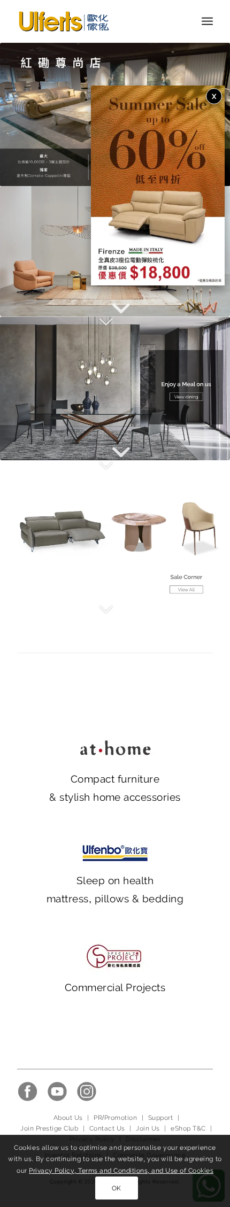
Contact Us (107, 1128)
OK (116, 1188)
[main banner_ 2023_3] (115, 532)
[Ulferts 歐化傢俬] (95, 21)
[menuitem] (207, 21)
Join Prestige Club (49, 1128)
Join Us (147, 1128)
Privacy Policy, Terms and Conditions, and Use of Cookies (121, 1170)
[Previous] (24, 114)
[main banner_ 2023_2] (115, 388)
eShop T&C (188, 1128)
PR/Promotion (115, 1117)
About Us (68, 1117)
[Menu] (207, 21)
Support (160, 1117)
